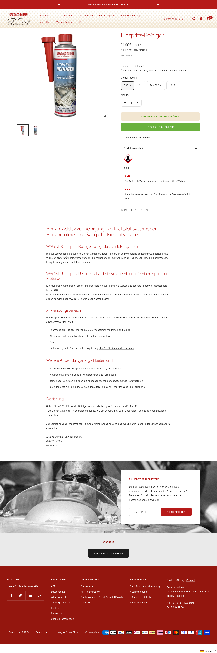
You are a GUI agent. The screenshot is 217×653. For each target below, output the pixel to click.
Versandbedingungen (175, 70)
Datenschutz (58, 591)
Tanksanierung (85, 15)
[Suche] (193, 18)
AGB (53, 586)
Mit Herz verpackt (90, 591)
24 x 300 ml (156, 85)
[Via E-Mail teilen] (147, 210)
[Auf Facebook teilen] (131, 210)
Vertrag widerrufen (108, 553)
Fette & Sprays (107, 15)
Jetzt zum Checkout (160, 127)
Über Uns (86, 602)
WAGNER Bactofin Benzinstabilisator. (89, 298)
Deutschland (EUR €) (173, 18)
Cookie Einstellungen (62, 618)
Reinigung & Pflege (130, 15)
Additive (67, 15)
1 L (140, 85)
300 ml (127, 85)
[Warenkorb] (208, 18)
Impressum (57, 613)
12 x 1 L (173, 85)
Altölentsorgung (138, 591)
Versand (143, 49)
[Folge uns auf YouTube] (30, 595)
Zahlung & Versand (61, 602)
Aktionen (43, 15)
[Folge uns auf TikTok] (39, 595)
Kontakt (55, 607)
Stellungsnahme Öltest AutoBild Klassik (102, 597)
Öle (55, 15)
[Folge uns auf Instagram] (20, 595)
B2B (80, 21)
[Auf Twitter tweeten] (141, 210)
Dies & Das (44, 21)
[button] (208, 651)
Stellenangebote (139, 602)
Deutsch (40, 632)
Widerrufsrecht (59, 597)
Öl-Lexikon (87, 586)
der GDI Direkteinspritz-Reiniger (116, 348)
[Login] (201, 18)
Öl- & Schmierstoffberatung (145, 586)
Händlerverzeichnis (140, 597)
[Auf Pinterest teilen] (136, 210)
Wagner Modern (64, 21)
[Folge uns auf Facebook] (11, 595)
